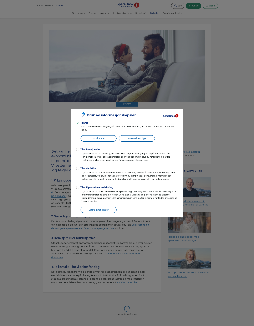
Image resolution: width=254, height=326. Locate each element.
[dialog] (127, 163)
